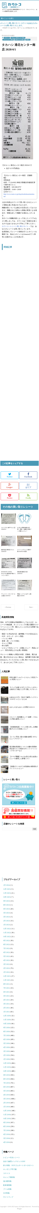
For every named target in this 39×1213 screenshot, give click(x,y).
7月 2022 (6, 948)
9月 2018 (6, 1122)
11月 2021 (7, 980)
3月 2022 (6, 964)
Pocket (9, 498)
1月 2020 (6, 1059)
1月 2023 (6, 925)
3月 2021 (6, 1004)
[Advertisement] (19, 335)
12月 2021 (7, 976)
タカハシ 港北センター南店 (18, 37)
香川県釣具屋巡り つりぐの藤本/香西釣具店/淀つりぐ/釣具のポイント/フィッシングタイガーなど (23, 748)
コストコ (6, 1173)
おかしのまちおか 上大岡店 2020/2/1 (22, 707)
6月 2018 (6, 1134)
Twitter (10, 477)
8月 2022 (6, 944)
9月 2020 (6, 1027)
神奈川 (27, 39)
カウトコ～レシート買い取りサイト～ (16, 226)
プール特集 (7, 1189)
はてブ (28, 485)
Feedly (28, 498)
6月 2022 (6, 952)
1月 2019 (6, 1107)
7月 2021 (6, 988)
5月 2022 (6, 956)
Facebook (28, 477)
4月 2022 (6, 960)
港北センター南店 (19, 39)
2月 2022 (6, 968)
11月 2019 (7, 1067)
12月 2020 (7, 1016)
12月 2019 (7, 1063)
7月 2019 (6, 1083)
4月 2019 (6, 1095)
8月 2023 (6, 905)
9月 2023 (6, 901)
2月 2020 (6, 1055)
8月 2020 (6, 1031)
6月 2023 (6, 909)
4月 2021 (6, 1000)
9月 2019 (6, 1075)
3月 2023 (6, 917)
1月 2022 (6, 972)
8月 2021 (6, 984)
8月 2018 (6, 1126)
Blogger (19, 1208)
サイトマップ (8, 1197)
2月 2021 (6, 1008)
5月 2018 (6, 1138)
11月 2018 (7, 1114)
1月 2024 (6, 885)
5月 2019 (6, 1091)
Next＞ (31, 607)
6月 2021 (6, 992)
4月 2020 (6, 1047)
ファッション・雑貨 (8, 39)
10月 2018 (7, 1118)
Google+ (9, 487)
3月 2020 (6, 1051)
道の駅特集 (7, 1181)
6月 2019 (6, 1087)
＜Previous (7, 607)
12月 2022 (7, 929)
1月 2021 (6, 1012)
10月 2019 (7, 1071)
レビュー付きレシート (11, 1157)
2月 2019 (6, 1103)
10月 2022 (7, 936)
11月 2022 (7, 932)
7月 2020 (6, 1035)
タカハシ (7, 37)
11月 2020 (7, 1019)
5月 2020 (6, 1043)
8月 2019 (6, 1079)
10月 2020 (7, 1023)
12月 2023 (7, 889)
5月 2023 (6, 913)
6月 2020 (6, 1039)
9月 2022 (6, 940)
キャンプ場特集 (9, 1177)
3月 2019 (6, 1099)
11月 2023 (7, 893)
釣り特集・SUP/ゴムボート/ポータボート (18, 1165)
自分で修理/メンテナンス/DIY (14, 1161)
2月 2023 (6, 921)
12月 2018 (7, 1110)
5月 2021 (6, 996)
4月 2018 (6, 1142)
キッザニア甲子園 (10, 1169)
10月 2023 (7, 897)
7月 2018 (6, 1130)
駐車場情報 (7, 1185)
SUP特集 (6, 1193)
